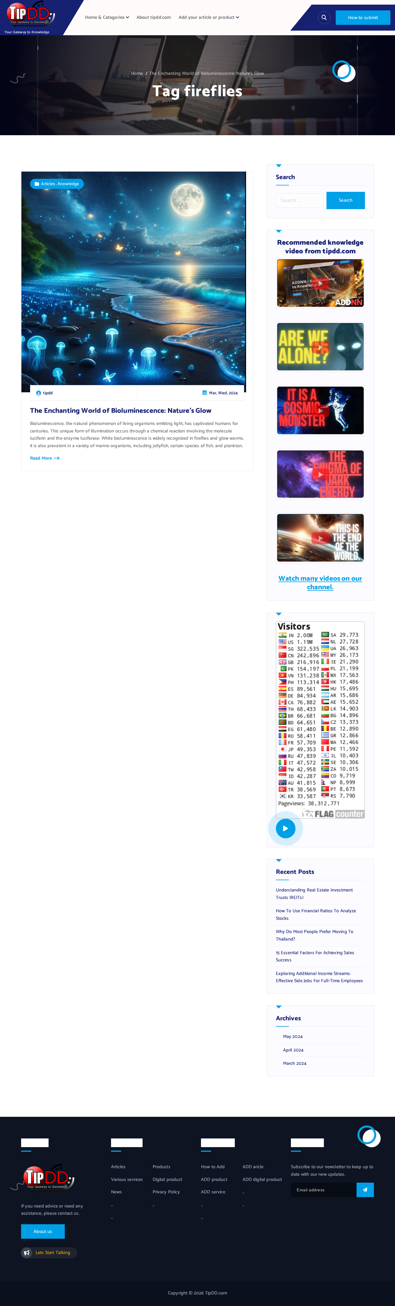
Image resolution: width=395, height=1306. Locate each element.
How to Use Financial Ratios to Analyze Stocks (316, 914)
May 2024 (293, 1037)
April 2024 (293, 1050)
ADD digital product (262, 1180)
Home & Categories (105, 17)
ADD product (214, 1180)
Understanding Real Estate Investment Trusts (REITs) (314, 894)
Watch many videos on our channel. (320, 583)
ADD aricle (253, 1167)
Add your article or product (207, 17)
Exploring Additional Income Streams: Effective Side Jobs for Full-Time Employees (319, 977)
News (116, 1192)
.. (112, 1205)
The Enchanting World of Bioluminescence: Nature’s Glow (206, 73)
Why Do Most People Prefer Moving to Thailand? (315, 935)
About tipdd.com (153, 17)
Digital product (167, 1180)
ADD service (213, 1192)
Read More (41, 458)
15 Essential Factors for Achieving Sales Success (315, 956)
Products (161, 1167)
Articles (48, 183)
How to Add (213, 1167)
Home (137, 73)
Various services (127, 1180)
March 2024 (295, 1063)
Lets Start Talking (53, 1253)
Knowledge (68, 183)
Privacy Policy (166, 1192)
